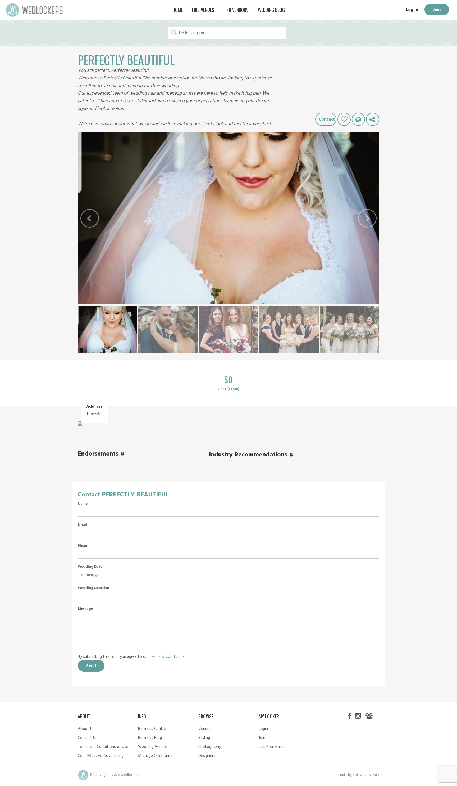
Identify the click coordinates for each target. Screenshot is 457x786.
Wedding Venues (153, 747)
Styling (204, 738)
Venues (204, 729)
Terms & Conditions (167, 657)
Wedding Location (93, 588)
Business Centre (152, 729)
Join (437, 9)
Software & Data (366, 775)
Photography (209, 747)
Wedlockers (34, 10)
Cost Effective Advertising (101, 756)
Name (83, 504)
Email (82, 525)
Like (344, 119)
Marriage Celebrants (155, 756)
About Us (86, 729)
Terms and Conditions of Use (103, 747)
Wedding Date (90, 567)
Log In (412, 9)
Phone (83, 546)
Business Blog (150, 738)
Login (263, 729)
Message (85, 609)
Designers (206, 756)
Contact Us (87, 738)
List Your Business (274, 747)
